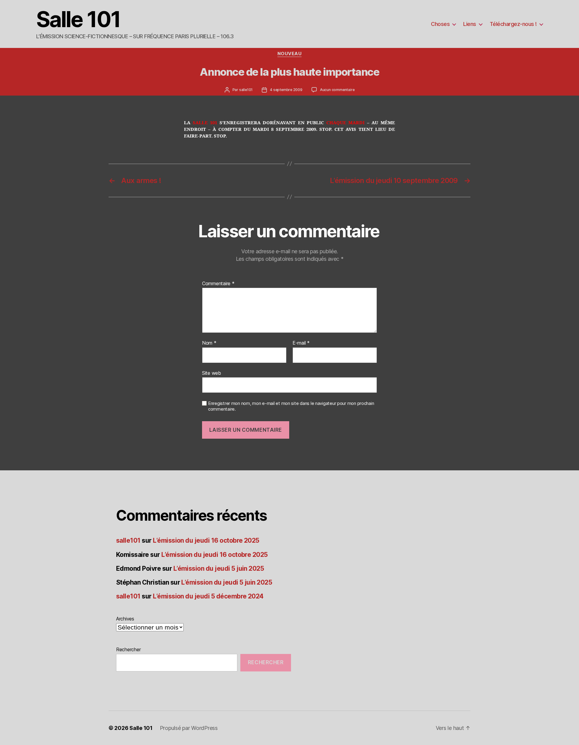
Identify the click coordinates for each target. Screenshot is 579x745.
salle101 (246, 89)
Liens (469, 24)
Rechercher (128, 649)
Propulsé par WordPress (189, 728)
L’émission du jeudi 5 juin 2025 (218, 568)
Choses (440, 24)
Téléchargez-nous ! (513, 24)
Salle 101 (78, 19)
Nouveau (289, 53)
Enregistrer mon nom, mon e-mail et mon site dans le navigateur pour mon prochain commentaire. (291, 406)
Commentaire (218, 283)
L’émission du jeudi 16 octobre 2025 (206, 540)
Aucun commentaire (337, 89)
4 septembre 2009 (286, 89)
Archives (125, 619)
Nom (209, 343)
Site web (211, 373)
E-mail (301, 343)
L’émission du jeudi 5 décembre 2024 (208, 596)
